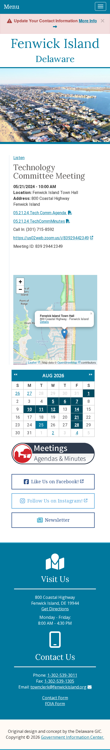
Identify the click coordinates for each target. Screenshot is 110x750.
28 (76, 425)
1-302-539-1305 (59, 681)
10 (29, 409)
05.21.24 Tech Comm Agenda (40, 212)
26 (17, 393)
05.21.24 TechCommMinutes (39, 221)
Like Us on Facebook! (54, 481)
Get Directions (55, 609)
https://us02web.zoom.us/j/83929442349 (51, 237)
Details (44, 322)
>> (90, 374)
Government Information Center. (72, 737)
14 (76, 409)
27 (29, 393)
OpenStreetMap (67, 362)
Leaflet (32, 362)
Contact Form (55, 698)
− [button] (20, 289)
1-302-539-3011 (62, 675)
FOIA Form (55, 703)
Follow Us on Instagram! (54, 501)
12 (53, 409)
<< (15, 374)
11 (41, 409)
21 (76, 417)
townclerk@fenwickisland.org (58, 687)
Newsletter (56, 520)
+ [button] (20, 282)
